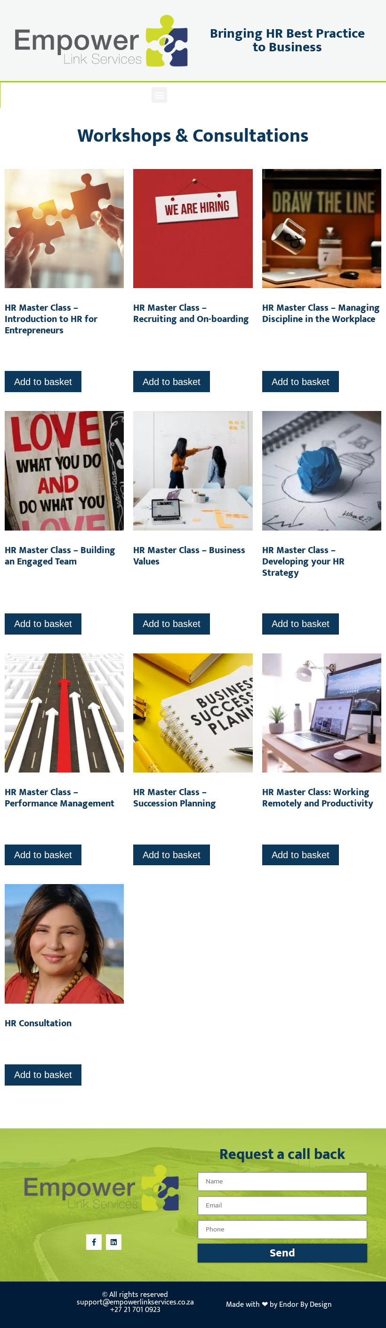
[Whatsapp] (227, 95)
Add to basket (43, 382)
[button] (159, 95)
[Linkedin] (206, 95)
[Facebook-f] (185, 95)
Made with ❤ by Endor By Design (279, 1304)
